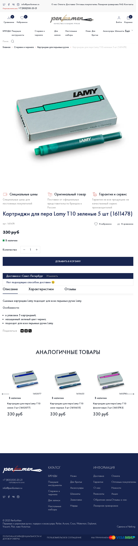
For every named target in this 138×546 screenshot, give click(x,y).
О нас (54, 4)
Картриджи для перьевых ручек (53, 47)
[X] (30, 330)
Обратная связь (102, 499)
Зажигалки (76, 499)
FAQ (121, 4)
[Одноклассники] (26, 330)
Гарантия (98, 481)
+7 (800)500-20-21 (28, 8)
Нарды (74, 505)
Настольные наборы (71, 33)
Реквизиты (98, 493)
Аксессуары (108, 31)
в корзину (68, 261)
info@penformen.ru (30, 4)
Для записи (57, 33)
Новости (116, 487)
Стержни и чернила (40, 33)
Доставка (70, 4)
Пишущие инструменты (18, 33)
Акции (114, 493)
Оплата (61, 4)
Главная (6, 47)
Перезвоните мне (10, 8)
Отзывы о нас (119, 499)
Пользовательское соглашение (64, 537)
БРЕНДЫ (7, 31)
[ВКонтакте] (22, 330)
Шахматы (119, 31)
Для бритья (95, 33)
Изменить (52, 276)
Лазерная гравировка (108, 4)
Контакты (128, 4)
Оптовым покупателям (86, 4)
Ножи (88, 31)
